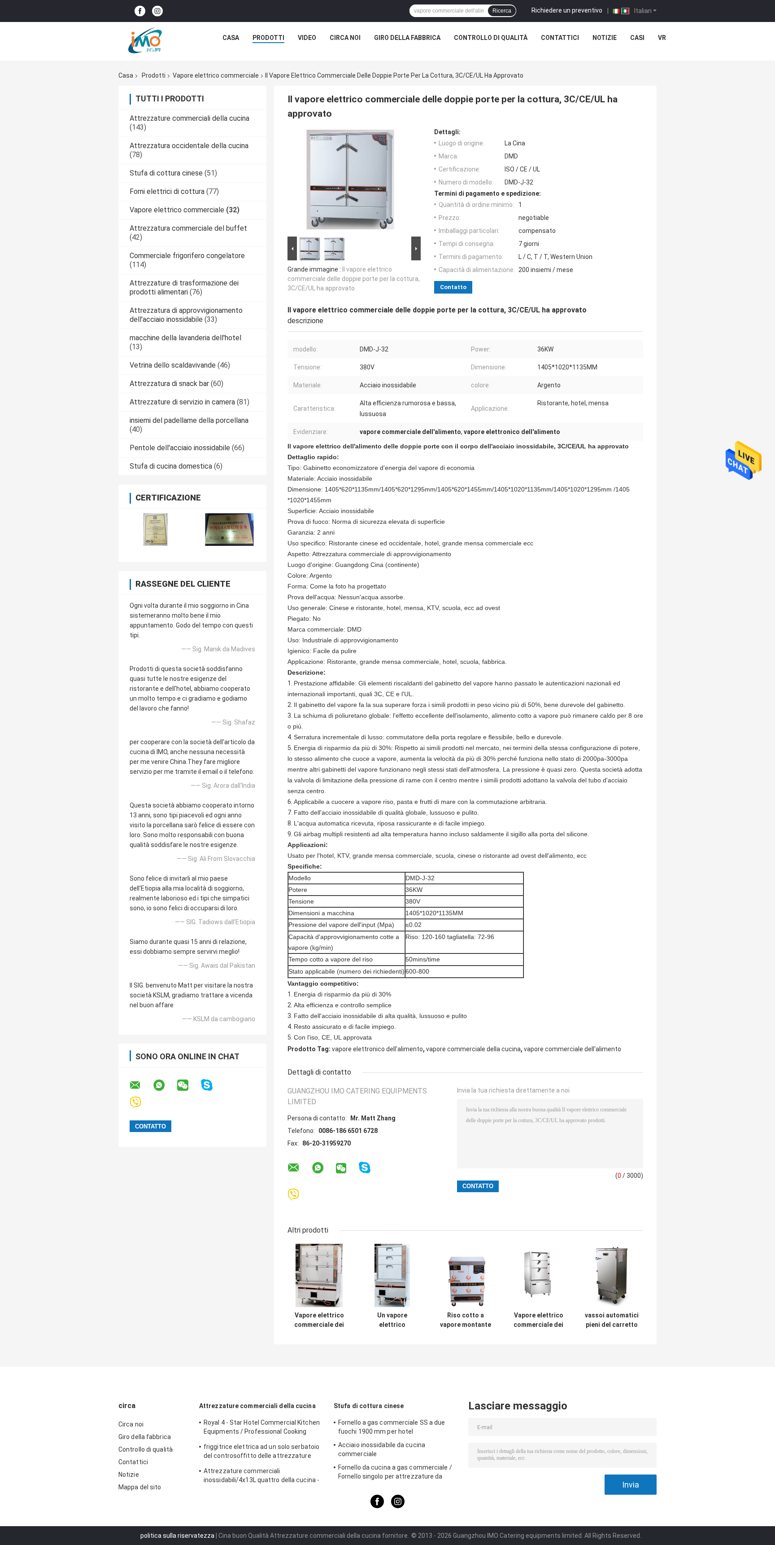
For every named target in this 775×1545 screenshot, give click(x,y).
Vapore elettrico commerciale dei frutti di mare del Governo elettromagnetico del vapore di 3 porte (538, 1320)
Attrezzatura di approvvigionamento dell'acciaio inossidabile (186, 315)
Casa (230, 37)
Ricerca (501, 11)
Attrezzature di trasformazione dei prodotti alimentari (184, 287)
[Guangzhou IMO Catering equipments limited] (145, 39)
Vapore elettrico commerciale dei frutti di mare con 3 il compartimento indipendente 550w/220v (319, 1320)
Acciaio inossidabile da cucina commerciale (381, 1449)
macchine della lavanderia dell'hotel (185, 338)
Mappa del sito (139, 1487)
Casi (637, 37)
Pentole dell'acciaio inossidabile (180, 447)
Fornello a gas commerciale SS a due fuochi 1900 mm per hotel (391, 1427)
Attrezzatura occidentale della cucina (189, 145)
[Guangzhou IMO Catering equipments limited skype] (212, 1085)
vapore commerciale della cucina (473, 1049)
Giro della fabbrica (407, 37)
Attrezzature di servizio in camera (182, 402)
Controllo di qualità (490, 37)
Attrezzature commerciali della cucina (189, 118)
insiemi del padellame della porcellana (189, 420)
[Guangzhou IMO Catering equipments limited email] (141, 1085)
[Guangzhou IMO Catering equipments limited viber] (141, 1102)
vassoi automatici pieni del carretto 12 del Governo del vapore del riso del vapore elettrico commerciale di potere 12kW (612, 1320)
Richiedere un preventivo (566, 10)
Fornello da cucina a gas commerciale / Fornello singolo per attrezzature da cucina (395, 1473)
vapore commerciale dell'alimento (572, 1049)
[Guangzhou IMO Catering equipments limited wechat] (188, 1085)
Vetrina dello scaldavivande (173, 365)
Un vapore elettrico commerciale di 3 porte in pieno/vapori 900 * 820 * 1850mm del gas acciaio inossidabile (392, 1320)
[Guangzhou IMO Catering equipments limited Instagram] (157, 11)
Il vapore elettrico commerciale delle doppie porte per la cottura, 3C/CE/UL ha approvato (353, 279)
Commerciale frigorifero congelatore (187, 255)
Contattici (560, 37)
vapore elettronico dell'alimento (377, 1049)
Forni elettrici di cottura (167, 191)
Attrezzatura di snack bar (169, 383)
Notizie (604, 37)
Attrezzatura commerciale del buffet (188, 228)
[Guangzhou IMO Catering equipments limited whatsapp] (164, 1085)
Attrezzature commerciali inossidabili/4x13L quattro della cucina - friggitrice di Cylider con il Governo (261, 1476)
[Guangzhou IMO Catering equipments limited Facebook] (140, 11)
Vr (662, 37)
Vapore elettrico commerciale (216, 75)
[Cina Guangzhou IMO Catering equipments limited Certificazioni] (155, 529)
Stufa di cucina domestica (171, 466)
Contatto (453, 287)
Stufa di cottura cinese (166, 173)
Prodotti (268, 37)
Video (307, 37)
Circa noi (345, 37)
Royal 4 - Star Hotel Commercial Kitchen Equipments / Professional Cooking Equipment (262, 1428)
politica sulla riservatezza (177, 1535)
